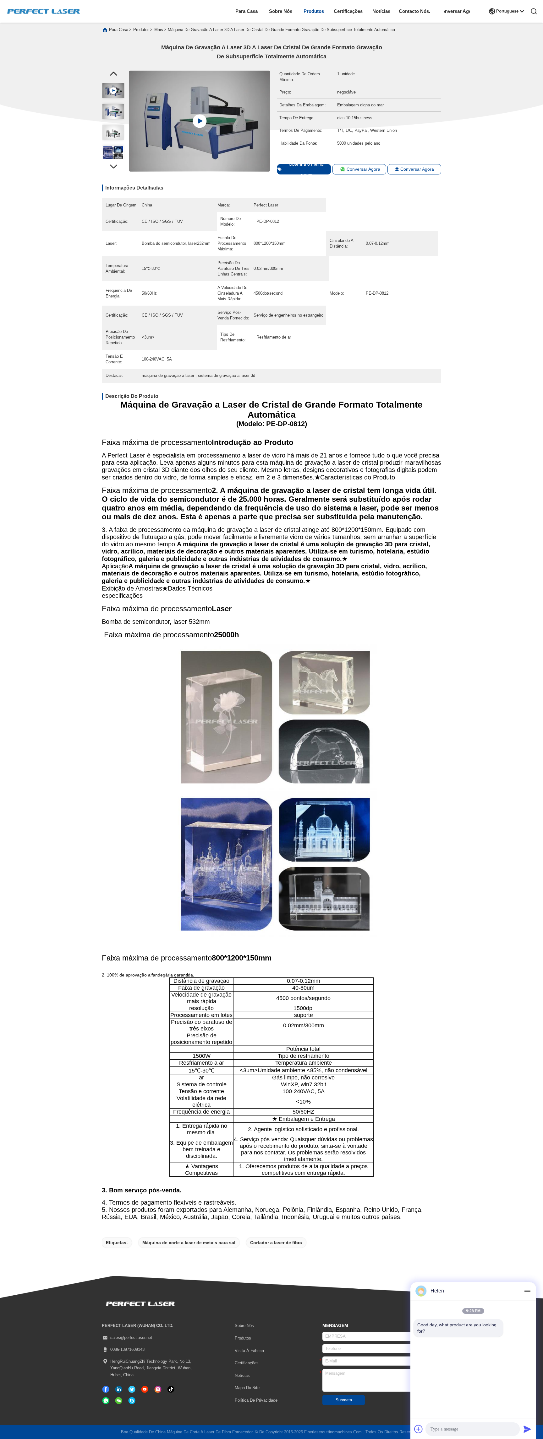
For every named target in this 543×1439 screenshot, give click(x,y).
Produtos (314, 11)
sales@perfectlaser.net (131, 1337)
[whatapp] (106, 1400)
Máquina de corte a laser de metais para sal (188, 1242)
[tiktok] (145, 1389)
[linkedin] (119, 1389)
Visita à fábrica (249, 1351)
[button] (113, 168)
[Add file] (418, 1429)
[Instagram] (158, 1389)
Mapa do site (247, 1388)
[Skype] (132, 1400)
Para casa (246, 11)
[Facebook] (106, 1389)
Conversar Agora (457, 11)
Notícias (381, 11)
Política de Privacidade (256, 1400)
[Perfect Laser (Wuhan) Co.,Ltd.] (43, 11)
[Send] (527, 1429)
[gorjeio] (132, 1389)
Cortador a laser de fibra (276, 1242)
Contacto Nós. (414, 11)
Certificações (348, 11)
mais (158, 30)
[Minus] (527, 1291)
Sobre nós (280, 11)
